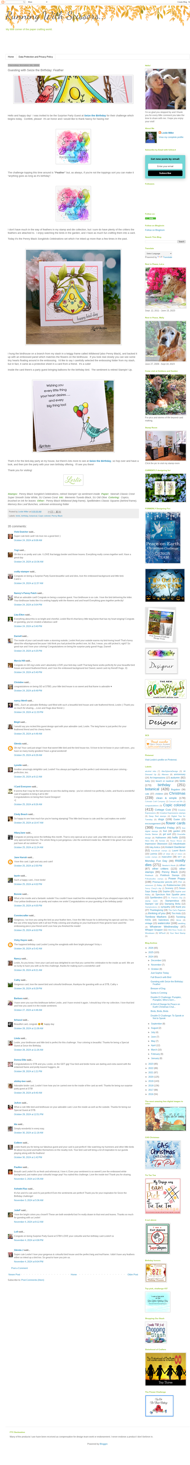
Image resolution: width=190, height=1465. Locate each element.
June (153, 1037)
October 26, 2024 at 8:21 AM (28, 970)
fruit (165, 831)
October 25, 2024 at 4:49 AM (28, 734)
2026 (151, 948)
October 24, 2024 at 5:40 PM (28, 672)
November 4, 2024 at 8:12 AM (28, 1222)
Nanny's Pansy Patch (25, 593)
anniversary (179, 774)
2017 (151, 1090)
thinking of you (157, 913)
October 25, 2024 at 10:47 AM (28, 823)
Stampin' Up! (151, 904)
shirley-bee (20, 1081)
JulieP (17, 1210)
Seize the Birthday (95, 115)
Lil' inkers (178, 854)
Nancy (17, 958)
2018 (151, 1085)
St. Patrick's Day (175, 898)
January (155, 1058)
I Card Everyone (22, 786)
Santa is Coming (159, 993)
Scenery (169, 888)
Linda (17, 1038)
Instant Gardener (175, 847)
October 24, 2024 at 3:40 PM (28, 626)
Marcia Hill (19, 661)
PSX (180, 882)
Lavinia (153, 854)
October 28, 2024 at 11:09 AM (28, 1028)
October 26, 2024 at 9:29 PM (28, 988)
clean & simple (166, 798)
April (153, 1045)
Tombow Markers (155, 916)
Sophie (166, 891)
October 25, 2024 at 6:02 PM (28, 930)
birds (18, 516)
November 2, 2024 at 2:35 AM (28, 1179)
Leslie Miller (167, 133)
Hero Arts (149, 841)
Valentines (163, 920)
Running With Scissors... (56, 15)
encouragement (153, 823)
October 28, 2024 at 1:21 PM (28, 1071)
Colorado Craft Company (155, 801)
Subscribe (165, 173)
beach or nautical (165, 781)
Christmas (177, 793)
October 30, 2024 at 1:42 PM (28, 1157)
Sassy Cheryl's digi (153, 888)
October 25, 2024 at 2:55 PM (28, 866)
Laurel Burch (178, 850)
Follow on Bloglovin (155, 230)
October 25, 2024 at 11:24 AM (28, 847)
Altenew (165, 774)
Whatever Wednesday (164, 926)
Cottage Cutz (163, 809)
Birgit (17, 722)
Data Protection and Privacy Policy (36, 57)
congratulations (152, 805)
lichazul (18, 1020)
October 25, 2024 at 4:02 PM (28, 884)
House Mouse (176, 841)
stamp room (151, 901)
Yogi (16, 550)
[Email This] (49, 511)
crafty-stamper (21, 571)
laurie (17, 876)
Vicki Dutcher (21, 532)
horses (162, 841)
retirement (149, 885)
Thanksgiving (156, 910)
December (156, 960)
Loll (16, 1232)
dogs (161, 819)
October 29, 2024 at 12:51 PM (28, 1114)
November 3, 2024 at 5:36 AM (28, 1200)
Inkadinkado (179, 844)
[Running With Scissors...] (150, 218)
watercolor (164, 923)
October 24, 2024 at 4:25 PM (28, 651)
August (155, 1028)
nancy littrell (20, 700)
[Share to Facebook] (57, 511)
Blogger (103, 1444)
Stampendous (172, 901)
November (156, 965)
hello (175, 837)
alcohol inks (150, 771)
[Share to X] (54, 511)
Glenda (18, 743)
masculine (167, 857)
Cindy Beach (21, 814)
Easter (177, 819)
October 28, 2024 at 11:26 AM (28, 1050)
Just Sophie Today (160, 973)
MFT (180, 857)
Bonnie (18, 894)
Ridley (159, 885)
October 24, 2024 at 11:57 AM (28, 583)
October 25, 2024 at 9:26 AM (28, 804)
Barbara (18, 998)
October (155, 969)
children (159, 794)
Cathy (17, 980)
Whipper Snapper (154, 930)
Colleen (18, 1143)
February (156, 1054)
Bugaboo (175, 789)
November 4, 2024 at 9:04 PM (28, 1261)
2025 (151, 952)
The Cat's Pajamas (176, 910)
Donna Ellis (20, 1060)
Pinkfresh (149, 875)
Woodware (150, 933)
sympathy (165, 907)
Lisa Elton (19, 615)
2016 (151, 1094)
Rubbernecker (174, 885)
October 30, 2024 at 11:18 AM (28, 1133)
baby (147, 781)
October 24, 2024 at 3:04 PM (28, 605)
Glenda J (18, 1250)
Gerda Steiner (151, 834)
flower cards (175, 823)
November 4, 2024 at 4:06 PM (28, 1240)
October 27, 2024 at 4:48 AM (28, 1010)
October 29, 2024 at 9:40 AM (28, 1093)
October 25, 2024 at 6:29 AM (28, 755)
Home (11, 57)
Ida (15, 1124)
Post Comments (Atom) (32, 1280)
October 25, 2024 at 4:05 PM (28, 905)
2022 (151, 1068)
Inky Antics (155, 847)
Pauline (18, 1167)
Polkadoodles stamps (154, 879)
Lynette (18, 765)
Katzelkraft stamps (159, 851)
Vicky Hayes (20, 940)
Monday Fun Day (156, 860)
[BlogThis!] (51, 511)
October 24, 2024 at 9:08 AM (28, 540)
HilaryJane (19, 833)
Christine (19, 682)
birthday (24, 516)
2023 (151, 1064)
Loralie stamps (151, 857)
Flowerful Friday (165, 827)
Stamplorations (151, 907)
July (153, 1032)
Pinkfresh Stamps (169, 875)
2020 (151, 1077)
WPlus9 (162, 933)
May (153, 1041)
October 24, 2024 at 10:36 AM (28, 562)
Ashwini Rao (20, 1189)
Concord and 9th (175, 801)
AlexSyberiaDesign (169, 771)
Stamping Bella (172, 904)
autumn (175, 777)
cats (147, 794)
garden (176, 831)
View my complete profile (171, 137)
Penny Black (57, 516)
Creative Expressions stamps (173, 813)
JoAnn (17, 1103)
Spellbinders (156, 897)
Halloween (161, 837)
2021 (151, 1072)
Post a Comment (19, 1268)
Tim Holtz (176, 913)
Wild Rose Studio (175, 930)
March (154, 1050)
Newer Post (14, 1274)
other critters (160, 868)
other (182, 865)
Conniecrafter (21, 915)
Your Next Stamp (177, 933)
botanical (33, 516)
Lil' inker (166, 854)
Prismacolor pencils (162, 882)
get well (167, 834)
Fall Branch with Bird (161, 977)
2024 (151, 956)
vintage (148, 923)
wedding (181, 923)
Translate (167, 257)
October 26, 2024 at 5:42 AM (28, 948)
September (156, 1024)
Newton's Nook (169, 865)
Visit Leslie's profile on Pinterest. (161, 760)
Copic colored (44, 516)
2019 (151, 1081)
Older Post (133, 1274)
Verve (178, 920)
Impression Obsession (156, 844)
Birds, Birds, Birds (159, 1011)
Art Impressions (157, 778)
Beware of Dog (158, 988)
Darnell (18, 636)
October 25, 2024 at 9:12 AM (28, 777)
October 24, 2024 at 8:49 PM (28, 690)
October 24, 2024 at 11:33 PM (28, 712)
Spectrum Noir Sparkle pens (170, 894)
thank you (180, 907)
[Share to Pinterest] (59, 511)
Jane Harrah (20, 857)
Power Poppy (177, 878)
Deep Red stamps (157, 816)
